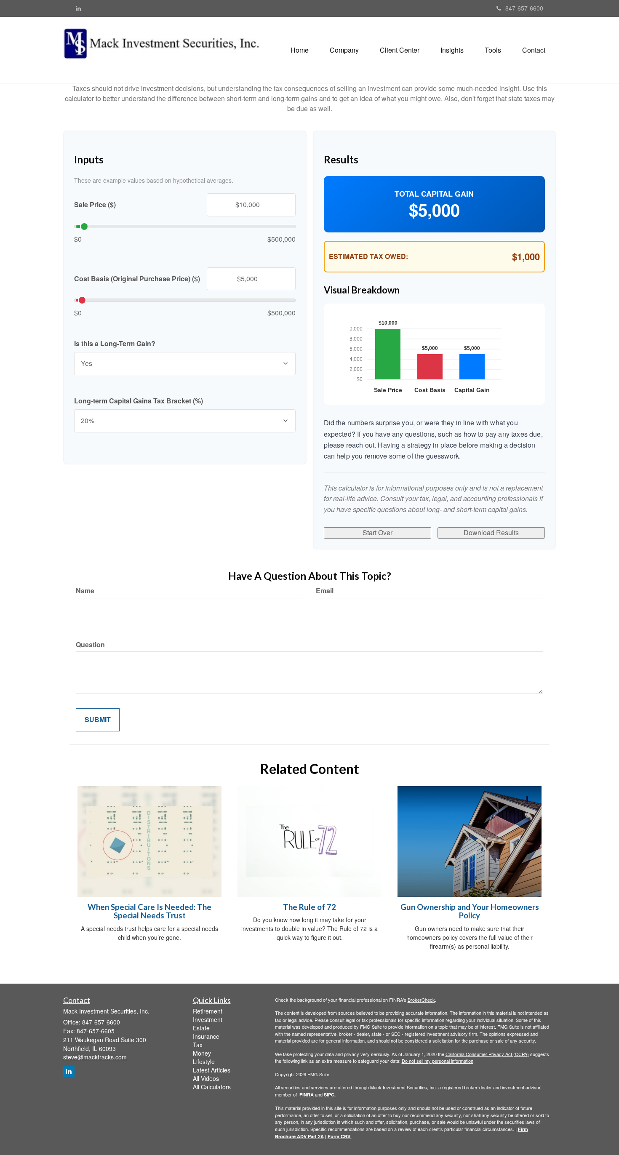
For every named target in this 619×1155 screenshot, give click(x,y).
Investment (207, 1019)
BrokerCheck (421, 999)
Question (90, 644)
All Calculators (212, 1087)
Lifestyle (204, 1061)
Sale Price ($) (95, 204)
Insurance (206, 1036)
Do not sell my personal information (437, 1060)
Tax (198, 1044)
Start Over (377, 532)
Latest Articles (211, 1070)
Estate (201, 1028)
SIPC (329, 1094)
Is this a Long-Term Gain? (114, 343)
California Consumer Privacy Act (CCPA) (487, 1054)
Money (202, 1053)
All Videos (206, 1078)
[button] (344, 50)
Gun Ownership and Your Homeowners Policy (469, 911)
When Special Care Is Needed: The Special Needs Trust (149, 911)
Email (325, 590)
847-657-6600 (524, 8)
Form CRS (339, 1136)
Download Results (491, 532)
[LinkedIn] (78, 8)
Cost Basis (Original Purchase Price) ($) (137, 278)
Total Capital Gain (434, 194)
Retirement (207, 1011)
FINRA (306, 1094)
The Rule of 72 (309, 907)
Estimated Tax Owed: (368, 256)
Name (85, 590)
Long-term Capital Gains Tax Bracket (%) (138, 400)
